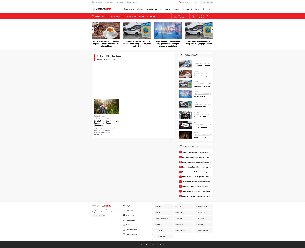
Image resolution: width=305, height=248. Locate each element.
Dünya (196, 81)
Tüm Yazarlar (130, 220)
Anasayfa (99, 59)
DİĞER (196, 9)
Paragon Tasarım (158, 244)
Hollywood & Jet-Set (203, 206)
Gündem (158, 206)
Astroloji (110, 2)
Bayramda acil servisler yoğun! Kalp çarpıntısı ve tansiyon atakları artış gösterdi (137, 43)
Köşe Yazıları (200, 218)
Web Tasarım (145, 244)
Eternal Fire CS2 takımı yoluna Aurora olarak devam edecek (199, 42)
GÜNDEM (140, 9)
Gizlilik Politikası (131, 229)
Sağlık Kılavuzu (160, 236)
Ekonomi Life (180, 230)
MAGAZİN (149, 9)
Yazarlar (121, 2)
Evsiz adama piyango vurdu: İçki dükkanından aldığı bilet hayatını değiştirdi (106, 43)
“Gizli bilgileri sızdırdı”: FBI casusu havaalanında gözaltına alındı (132, 16)
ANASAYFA (130, 9)
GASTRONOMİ (186, 9)
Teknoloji (197, 112)
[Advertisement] (133, 80)
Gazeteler (199, 224)
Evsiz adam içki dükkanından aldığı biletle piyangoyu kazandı (168, 42)
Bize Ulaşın (133, 2)
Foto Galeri (179, 224)
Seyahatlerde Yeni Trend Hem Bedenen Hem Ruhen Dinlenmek (106, 123)
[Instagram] (208, 2)
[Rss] (211, 2)
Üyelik (128, 225)
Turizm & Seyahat (100, 116)
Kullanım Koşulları (132, 234)
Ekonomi (178, 212)
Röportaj (158, 224)
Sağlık (196, 61)
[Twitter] (204, 2)
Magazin (178, 206)
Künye (128, 206)
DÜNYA (167, 9)
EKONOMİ (175, 9)
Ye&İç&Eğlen (200, 212)
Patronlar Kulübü (202, 230)
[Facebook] (201, 2)
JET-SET (158, 9)
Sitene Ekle (98, 2)
